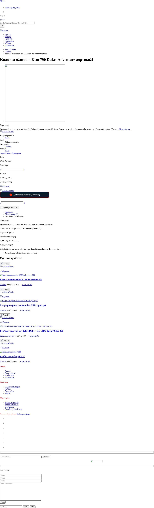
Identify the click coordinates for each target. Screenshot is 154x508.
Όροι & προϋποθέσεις (13, 409)
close (33, 507)
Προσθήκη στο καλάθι (10, 208)
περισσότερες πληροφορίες (10, 153)
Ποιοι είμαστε (10, 373)
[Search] (2, 25)
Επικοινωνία (9, 45)
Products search (6, 23)
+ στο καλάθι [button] (27, 285)
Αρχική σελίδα (10, 49)
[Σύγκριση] (1, 21)
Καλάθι (7, 389)
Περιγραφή (9, 212)
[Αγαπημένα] (3, 21)
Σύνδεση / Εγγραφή (12, 7)
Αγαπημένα (9, 391)
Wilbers (8, 43)
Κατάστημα (9, 41)
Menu (2, 1)
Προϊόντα (8, 39)
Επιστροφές (9, 407)
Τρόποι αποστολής (12, 405)
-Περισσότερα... (125, 129)
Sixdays (8, 37)
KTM (7, 138)
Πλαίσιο (8, 52)
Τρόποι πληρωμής (12, 403)
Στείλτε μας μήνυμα (23, 414)
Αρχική (7, 34)
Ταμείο (7, 393)
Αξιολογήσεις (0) (11, 214)
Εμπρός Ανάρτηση (7, 336)
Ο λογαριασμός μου (12, 387)
